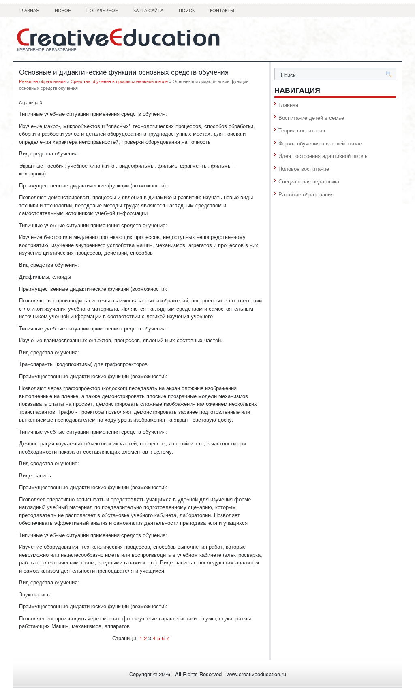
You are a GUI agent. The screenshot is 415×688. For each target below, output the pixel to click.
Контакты (222, 10)
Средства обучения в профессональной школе (119, 81)
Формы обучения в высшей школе (320, 143)
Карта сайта (148, 10)
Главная (29, 10)
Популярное (102, 10)
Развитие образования (42, 81)
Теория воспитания (301, 130)
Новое (63, 10)
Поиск (187, 10)
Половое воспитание (303, 169)
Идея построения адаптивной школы (323, 156)
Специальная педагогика (308, 181)
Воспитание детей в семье (311, 117)
